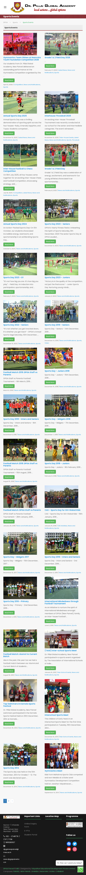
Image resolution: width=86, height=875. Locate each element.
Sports (5, 87)
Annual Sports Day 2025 (15, 115)
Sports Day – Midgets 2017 (16, 557)
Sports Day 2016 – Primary (16, 601)
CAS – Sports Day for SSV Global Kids (62, 510)
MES (17, 868)
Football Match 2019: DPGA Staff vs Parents (20, 373)
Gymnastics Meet (53, 771)
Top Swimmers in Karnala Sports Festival (19, 704)
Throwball (75, 140)
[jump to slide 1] (72, 824)
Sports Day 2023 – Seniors (57, 224)
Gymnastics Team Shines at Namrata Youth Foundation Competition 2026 (22, 58)
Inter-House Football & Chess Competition (17, 169)
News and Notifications (32, 85)
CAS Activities (62, 526)
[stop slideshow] (77, 824)
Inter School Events (64, 672)
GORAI (51, 871)
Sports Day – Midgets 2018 (57, 419)
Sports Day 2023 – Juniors (57, 277)
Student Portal (30, 834)
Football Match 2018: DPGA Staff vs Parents (20, 464)
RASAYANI (44, 871)
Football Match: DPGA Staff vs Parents (22, 510)
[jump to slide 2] (75, 824)
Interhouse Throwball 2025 (58, 115)
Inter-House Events (67, 137)
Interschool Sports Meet (56, 715)
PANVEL (16, 871)
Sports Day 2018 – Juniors (57, 463)
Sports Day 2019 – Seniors (57, 325)
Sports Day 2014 (11, 768)
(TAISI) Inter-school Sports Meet (61, 650)
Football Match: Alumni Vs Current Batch (20, 655)
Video (47, 343)
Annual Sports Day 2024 (15, 224)
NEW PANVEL (25, 871)
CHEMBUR (60, 871)
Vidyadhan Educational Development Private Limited (53, 868)
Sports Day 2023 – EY (13, 277)
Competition (18, 85)
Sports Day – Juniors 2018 (57, 371)
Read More (9, 80)
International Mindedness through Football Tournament (61, 602)
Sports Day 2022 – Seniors (15, 325)
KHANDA (35, 871)
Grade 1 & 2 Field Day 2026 (57, 57)
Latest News (62, 70)
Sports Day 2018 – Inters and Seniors (21, 419)
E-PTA (27, 830)
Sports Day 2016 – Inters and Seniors (62, 557)
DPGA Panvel (8, 868)
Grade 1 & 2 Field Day (55, 168)
